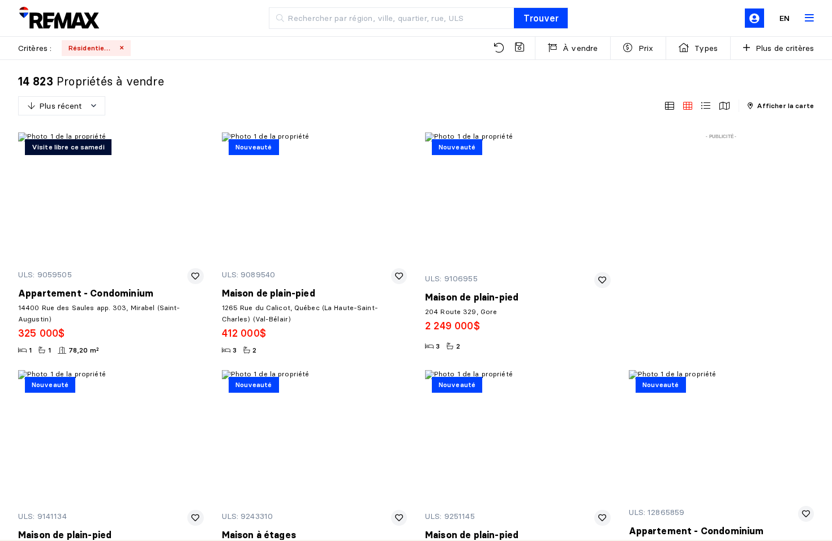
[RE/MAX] (59, 18)
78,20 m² (83, 350)
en (784, 18)
